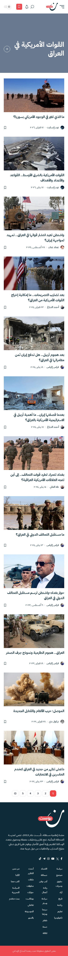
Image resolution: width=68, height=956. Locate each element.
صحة (44, 926)
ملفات (31, 879)
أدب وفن (43, 881)
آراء (61, 892)
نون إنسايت (53, 127)
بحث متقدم (14, 898)
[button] (61, 6)
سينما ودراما (44, 912)
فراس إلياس (52, 367)
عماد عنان (53, 247)
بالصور (31, 917)
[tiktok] (40, 858)
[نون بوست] (52, 7)
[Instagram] (48, 858)
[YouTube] (52, 858)
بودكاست (30, 898)
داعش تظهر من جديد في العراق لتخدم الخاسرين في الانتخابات (39, 772)
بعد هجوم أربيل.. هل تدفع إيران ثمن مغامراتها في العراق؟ (39, 357)
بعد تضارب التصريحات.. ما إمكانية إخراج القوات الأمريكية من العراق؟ (37, 297)
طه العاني (54, 487)
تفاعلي (31, 905)
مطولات (30, 886)
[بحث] (32, 6)
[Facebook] (61, 858)
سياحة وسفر (44, 901)
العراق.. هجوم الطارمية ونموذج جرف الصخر (35, 652)
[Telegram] (44, 858)
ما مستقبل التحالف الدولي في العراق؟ (40, 534)
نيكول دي (54, 721)
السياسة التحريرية (15, 890)
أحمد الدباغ (53, 307)
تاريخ (60, 898)
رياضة (59, 905)
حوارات (30, 892)
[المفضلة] (19, 7)
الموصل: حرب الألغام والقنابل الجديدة (38, 710)
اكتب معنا (15, 881)
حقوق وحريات (59, 884)
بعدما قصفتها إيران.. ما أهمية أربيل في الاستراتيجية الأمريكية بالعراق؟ (39, 417)
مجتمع (59, 875)
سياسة (59, 868)
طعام (45, 920)
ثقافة (45, 933)
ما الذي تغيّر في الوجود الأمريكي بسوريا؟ (38, 116)
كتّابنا (17, 875)
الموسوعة (29, 911)
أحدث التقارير (31, 871)
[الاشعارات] (27, 6)
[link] (7, 49)
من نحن (15, 868)
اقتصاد (44, 868)
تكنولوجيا (58, 917)
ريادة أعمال (44, 890)
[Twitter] (57, 858)
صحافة (44, 875)
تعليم (60, 911)
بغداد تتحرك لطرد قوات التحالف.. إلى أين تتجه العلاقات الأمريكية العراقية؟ (37, 477)
